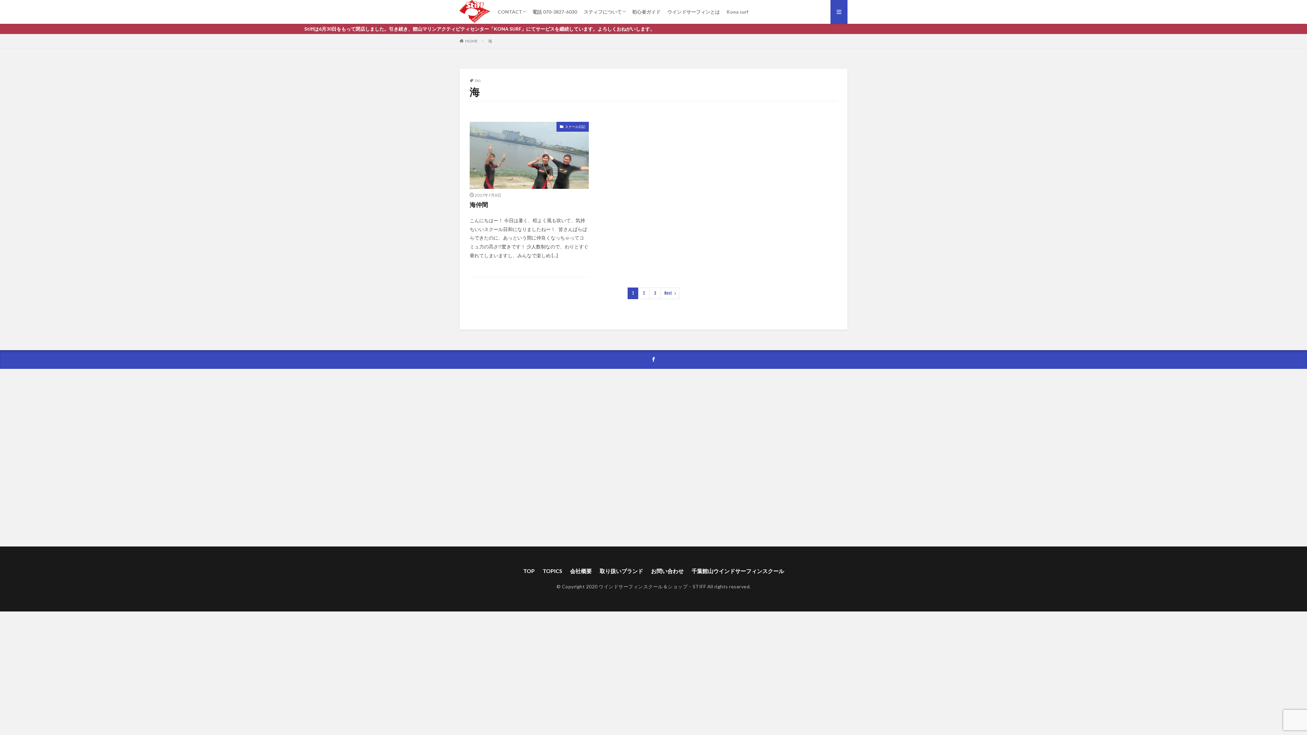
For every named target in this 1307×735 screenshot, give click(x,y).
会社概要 (581, 571)
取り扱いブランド (621, 571)
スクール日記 (575, 127)
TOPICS (552, 571)
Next (668, 293)
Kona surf (737, 12)
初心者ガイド (646, 12)
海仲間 (479, 204)
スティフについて (603, 12)
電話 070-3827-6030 (554, 12)
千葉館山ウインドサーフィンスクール (738, 571)
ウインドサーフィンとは (693, 12)
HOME (471, 41)
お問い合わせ (667, 571)
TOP (529, 571)
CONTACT (510, 12)
